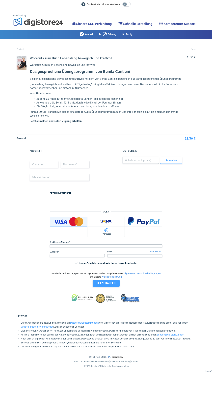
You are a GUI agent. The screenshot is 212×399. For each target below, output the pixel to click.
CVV (109, 252)
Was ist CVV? (156, 252)
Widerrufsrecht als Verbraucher (37, 326)
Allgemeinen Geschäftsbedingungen (142, 273)
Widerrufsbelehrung (112, 276)
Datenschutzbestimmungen (84, 322)
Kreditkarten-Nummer (60, 242)
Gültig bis (54, 252)
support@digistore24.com (170, 334)
